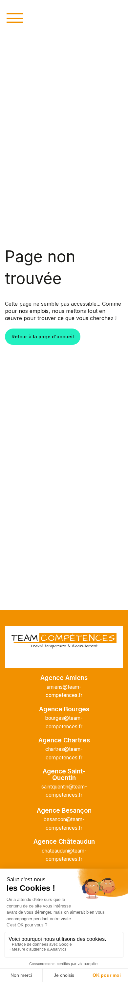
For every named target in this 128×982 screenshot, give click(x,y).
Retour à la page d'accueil (42, 336)
